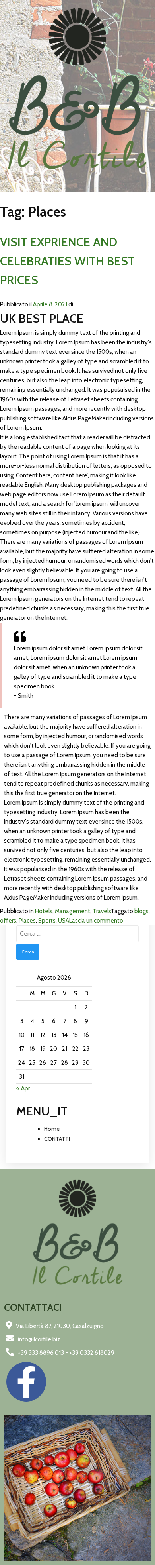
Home (52, 1128)
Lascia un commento (96, 920)
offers (8, 920)
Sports (47, 920)
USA (63, 920)
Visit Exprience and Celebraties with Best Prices (67, 261)
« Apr (23, 1088)
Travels (102, 911)
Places (27, 920)
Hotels (43, 911)
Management (72, 911)
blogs (141, 911)
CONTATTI (57, 1138)
